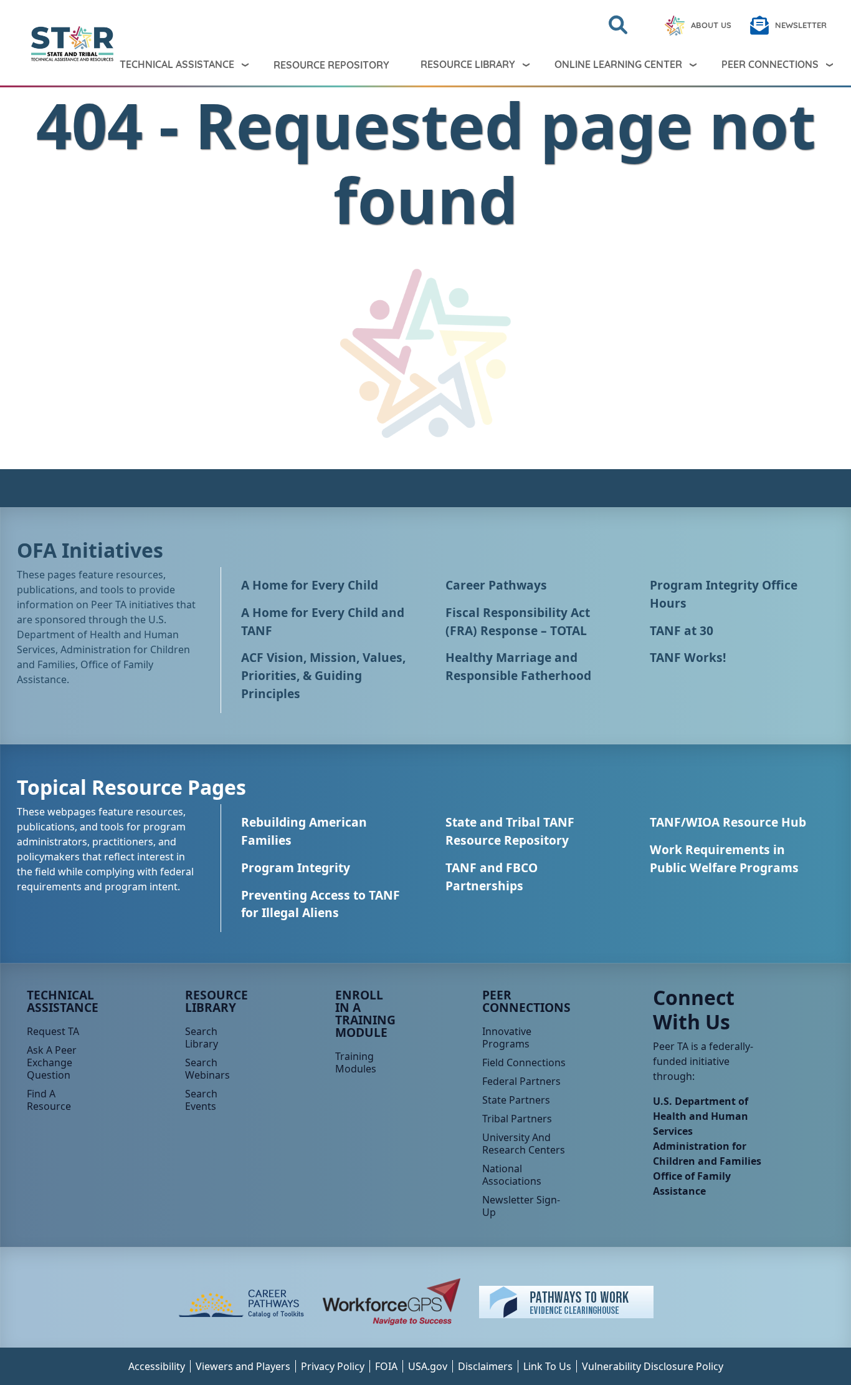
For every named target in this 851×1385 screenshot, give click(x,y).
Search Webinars (207, 1069)
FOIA (386, 1366)
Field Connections (524, 1062)
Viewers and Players (243, 1366)
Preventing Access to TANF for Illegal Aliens (320, 904)
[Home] (41, 43)
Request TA (53, 1031)
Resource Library (468, 64)
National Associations (511, 1175)
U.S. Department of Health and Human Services (700, 1116)
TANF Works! (688, 657)
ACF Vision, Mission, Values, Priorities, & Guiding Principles (323, 675)
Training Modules (355, 1062)
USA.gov (427, 1366)
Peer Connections (770, 64)
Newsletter (801, 25)
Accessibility (156, 1366)
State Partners (516, 1100)
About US (711, 25)
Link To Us (547, 1366)
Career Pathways (496, 584)
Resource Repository (331, 65)
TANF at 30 (681, 630)
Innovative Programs (506, 1037)
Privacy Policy (332, 1366)
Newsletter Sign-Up (521, 1206)
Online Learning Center (618, 64)
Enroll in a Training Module (365, 1013)
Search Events (201, 1100)
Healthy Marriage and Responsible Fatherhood (518, 666)
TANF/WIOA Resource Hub (728, 822)
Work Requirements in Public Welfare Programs (724, 858)
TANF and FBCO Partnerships (491, 876)
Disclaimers (485, 1366)
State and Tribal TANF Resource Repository (509, 831)
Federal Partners (521, 1081)
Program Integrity (295, 867)
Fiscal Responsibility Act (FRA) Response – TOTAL (517, 621)
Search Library (201, 1037)
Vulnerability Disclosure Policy (652, 1366)
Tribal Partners (517, 1118)
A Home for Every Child (309, 584)
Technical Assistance (177, 64)
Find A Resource (49, 1100)
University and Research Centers (523, 1143)
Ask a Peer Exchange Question (52, 1062)
